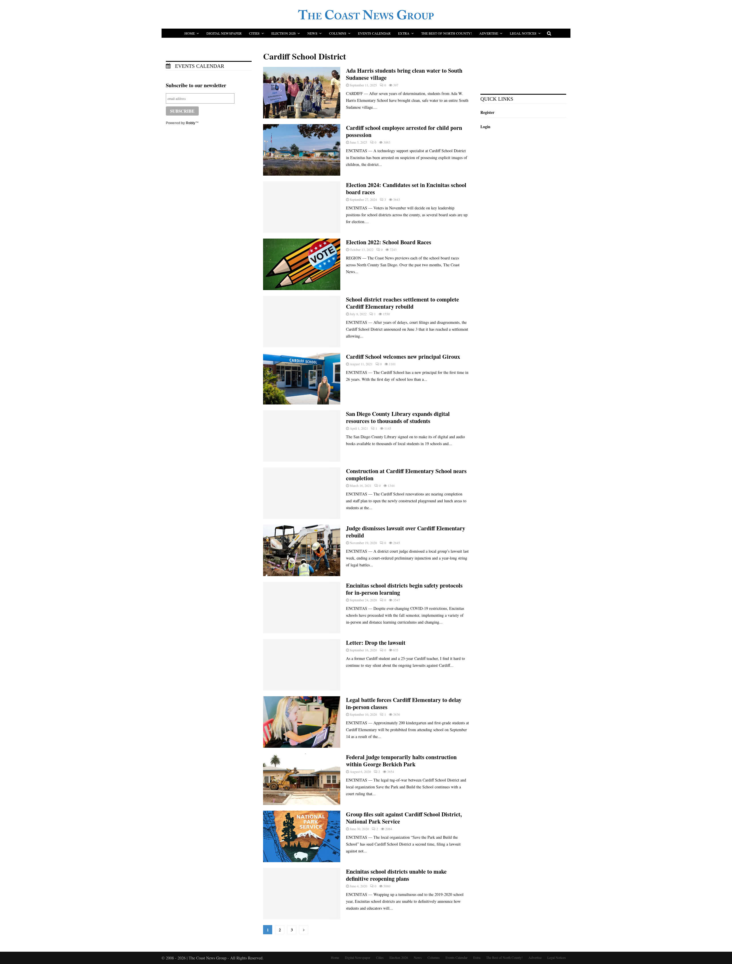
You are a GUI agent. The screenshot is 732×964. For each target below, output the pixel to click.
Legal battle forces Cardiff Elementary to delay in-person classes (404, 703)
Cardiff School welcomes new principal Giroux (403, 356)
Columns (337, 33)
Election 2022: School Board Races (388, 242)
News (312, 33)
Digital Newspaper (224, 33)
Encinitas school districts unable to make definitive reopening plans (396, 875)
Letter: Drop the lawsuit (375, 642)
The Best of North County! (446, 33)
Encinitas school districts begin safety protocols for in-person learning (404, 589)
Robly (190, 123)
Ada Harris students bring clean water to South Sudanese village (404, 74)
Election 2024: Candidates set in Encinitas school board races (406, 188)
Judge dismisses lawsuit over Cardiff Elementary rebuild (405, 531)
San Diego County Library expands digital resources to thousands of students (398, 417)
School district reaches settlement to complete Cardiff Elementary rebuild (402, 303)
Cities (254, 33)
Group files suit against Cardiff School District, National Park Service (404, 818)
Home (189, 33)
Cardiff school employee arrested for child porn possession (404, 131)
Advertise (488, 33)
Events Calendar (374, 33)
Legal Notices (523, 33)
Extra (403, 33)
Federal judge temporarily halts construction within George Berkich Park (401, 760)
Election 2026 (283, 33)
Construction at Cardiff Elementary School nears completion (406, 474)
